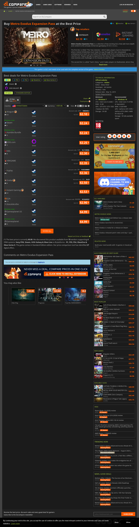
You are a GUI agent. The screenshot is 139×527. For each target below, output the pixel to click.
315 (7, 201)
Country (7, 106)
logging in (41, 262)
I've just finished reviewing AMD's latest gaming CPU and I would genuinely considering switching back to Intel (114, 426)
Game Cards (47, 5)
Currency (51, 106)
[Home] (4, 11)
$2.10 (84, 114)
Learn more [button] (15, 523)
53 (7, 224)
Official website (101, 80)
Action (106, 82)
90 (7, 183)
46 (7, 153)
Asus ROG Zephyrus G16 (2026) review (109, 415)
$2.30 (84, 153)
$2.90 (84, 202)
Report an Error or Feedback (78, 236)
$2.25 (84, 143)
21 (7, 125)
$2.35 (84, 163)
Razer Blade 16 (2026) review (105, 410)
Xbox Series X (51, 80)
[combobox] (27, 106)
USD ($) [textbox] (59, 106)
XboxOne (37, 80)
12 (7, 145)
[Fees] (80, 106)
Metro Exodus (99, 69)
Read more (103, 65)
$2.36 (84, 173)
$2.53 (84, 192)
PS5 (17, 80)
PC (8, 80)
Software (58, 5)
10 (7, 135)
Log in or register (126, 5)
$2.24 (84, 123)
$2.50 (84, 183)
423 (7, 114)
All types (8, 93)
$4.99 (84, 212)
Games (38, 5)
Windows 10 (122, 99)
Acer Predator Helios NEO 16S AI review (109, 420)
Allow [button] (128, 522)
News (75, 5)
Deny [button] (116, 522)
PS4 (26, 80)
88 (7, 163)
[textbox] (20, 106)
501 (7, 193)
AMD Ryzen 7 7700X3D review (105, 433)
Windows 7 (102, 99)
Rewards (67, 5)
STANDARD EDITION (23, 93)
